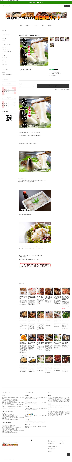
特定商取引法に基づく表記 (65, 89)
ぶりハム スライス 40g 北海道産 (48, 364)
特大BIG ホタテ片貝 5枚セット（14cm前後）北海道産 (32, 297)
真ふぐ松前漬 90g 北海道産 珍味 (31, 343)
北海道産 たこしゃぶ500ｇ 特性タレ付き (40, 364)
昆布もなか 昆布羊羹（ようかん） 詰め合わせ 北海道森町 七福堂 (32, 365)
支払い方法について (51, 441)
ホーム (21, 25)
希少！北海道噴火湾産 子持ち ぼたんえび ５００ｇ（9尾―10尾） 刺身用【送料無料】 (65, 298)
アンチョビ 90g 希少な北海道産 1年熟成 (48, 343)
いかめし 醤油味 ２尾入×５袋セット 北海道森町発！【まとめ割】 (48, 297)
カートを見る (62, 441)
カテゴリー (27, 25)
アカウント (61, 5)
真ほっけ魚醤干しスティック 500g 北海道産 (23, 320)
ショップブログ (50, 449)
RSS (49, 451)
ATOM (51, 451)
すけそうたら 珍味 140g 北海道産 (48, 320)
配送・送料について (51, 443)
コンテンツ (35, 25)
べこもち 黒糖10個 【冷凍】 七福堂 (65, 343)
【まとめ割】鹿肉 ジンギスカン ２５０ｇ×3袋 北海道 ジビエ (65, 365)
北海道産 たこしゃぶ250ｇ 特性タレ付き (57, 343)
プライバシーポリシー (52, 448)
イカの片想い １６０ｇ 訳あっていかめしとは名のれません (57, 321)
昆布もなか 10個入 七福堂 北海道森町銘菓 (23, 364)
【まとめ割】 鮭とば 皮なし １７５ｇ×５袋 (40, 297)
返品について (57, 89)
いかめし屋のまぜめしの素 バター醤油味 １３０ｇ (40, 343)
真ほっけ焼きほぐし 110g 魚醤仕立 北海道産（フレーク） (40, 321)
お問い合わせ (50, 25)
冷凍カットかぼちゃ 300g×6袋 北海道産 (23, 343)
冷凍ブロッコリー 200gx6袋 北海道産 (66, 320)
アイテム (67, 5)
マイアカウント (62, 440)
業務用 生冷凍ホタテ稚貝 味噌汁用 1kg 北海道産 (23, 297)
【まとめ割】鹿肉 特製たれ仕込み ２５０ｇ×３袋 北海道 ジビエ (57, 365)
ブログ (43, 25)
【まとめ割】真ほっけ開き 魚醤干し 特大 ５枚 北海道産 (32, 321)
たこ (6, 30)
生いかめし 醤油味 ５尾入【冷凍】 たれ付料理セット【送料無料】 (57, 297)
